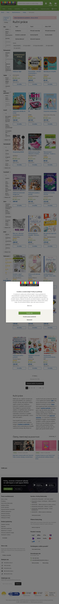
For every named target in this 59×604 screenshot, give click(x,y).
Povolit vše (29, 313)
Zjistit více (29, 305)
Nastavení (29, 319)
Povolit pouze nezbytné (29, 316)
